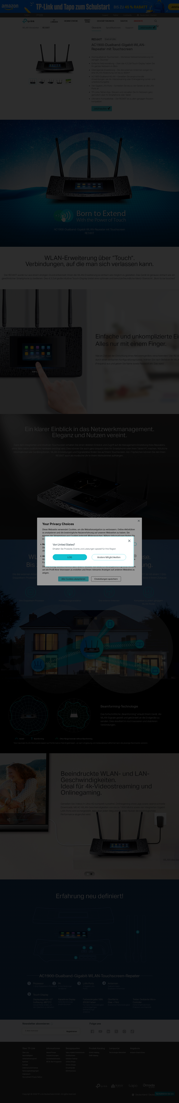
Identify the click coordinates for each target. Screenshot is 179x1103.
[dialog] (89, 551)
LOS (69, 557)
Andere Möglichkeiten (108, 557)
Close (129, 541)
